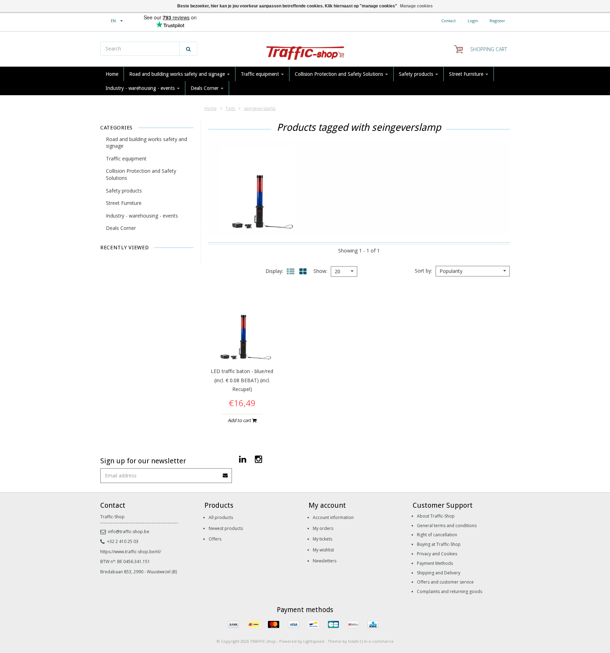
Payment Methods (435, 563)
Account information (333, 517)
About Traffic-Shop (436, 516)
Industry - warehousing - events (141, 88)
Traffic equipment (260, 74)
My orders (323, 528)
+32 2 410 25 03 (122, 541)
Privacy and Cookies (437, 554)
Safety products (417, 74)
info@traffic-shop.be (128, 532)
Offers (215, 539)
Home (112, 74)
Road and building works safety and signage (177, 74)
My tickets (322, 539)
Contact (448, 20)
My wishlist (323, 550)
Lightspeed (313, 641)
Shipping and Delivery (438, 573)
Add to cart (240, 420)
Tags (230, 108)
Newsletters (324, 561)
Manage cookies (416, 6)
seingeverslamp (260, 108)
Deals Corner (205, 88)
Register (497, 20)
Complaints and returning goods (449, 591)
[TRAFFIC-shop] (305, 49)
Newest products (226, 528)
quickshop (242, 346)
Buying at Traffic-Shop (439, 544)
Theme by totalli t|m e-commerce (361, 641)
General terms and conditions (447, 526)
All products (221, 517)
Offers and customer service (445, 582)
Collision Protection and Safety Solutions (339, 74)
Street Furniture (467, 74)
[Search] (188, 49)
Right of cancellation (437, 535)
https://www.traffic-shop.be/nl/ (130, 552)
